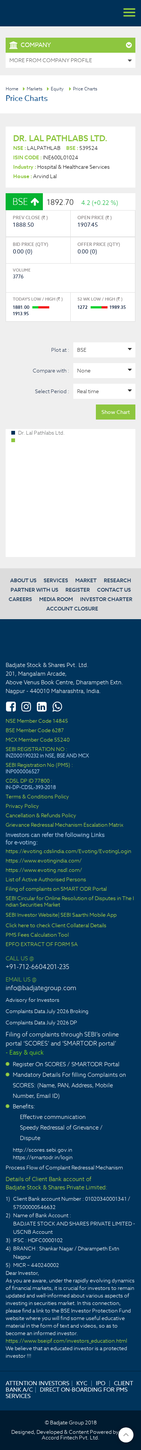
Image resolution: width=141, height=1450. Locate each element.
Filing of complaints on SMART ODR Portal (56, 889)
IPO (100, 1383)
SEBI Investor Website (32, 915)
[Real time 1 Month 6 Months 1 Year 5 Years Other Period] (104, 391)
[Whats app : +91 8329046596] (57, 706)
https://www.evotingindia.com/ (44, 861)
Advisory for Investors (32, 1000)
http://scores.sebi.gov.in (42, 1149)
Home (12, 89)
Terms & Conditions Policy (37, 797)
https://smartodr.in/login (43, 1157)
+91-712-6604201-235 (37, 967)
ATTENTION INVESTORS (37, 1383)
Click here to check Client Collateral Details (56, 925)
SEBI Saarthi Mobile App (89, 915)
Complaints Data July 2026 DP (41, 1022)
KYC (81, 1383)
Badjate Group (41, 13)
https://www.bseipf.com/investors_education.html (66, 1340)
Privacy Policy (22, 806)
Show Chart (116, 412)
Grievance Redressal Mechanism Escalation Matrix (64, 825)
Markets (34, 89)
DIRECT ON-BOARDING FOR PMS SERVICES (66, 1393)
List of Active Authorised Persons (46, 879)
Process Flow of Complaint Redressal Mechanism (64, 1167)
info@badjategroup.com (41, 988)
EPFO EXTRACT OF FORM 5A (42, 944)
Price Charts (85, 89)
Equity (57, 89)
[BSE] (104, 349)
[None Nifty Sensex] (104, 370)
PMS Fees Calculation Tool (37, 935)
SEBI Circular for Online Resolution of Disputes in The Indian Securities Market (70, 901)
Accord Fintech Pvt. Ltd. (70, 1438)
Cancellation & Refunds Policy (41, 815)
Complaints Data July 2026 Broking (47, 1011)
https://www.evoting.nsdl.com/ (44, 870)
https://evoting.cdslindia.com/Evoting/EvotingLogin (68, 851)
